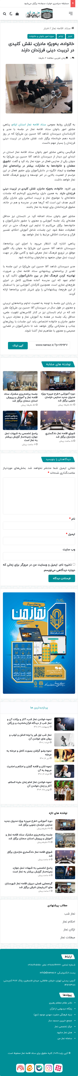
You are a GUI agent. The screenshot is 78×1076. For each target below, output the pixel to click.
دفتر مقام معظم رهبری (60, 1003)
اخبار (46, 28)
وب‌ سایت (69, 550)
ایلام (61, 36)
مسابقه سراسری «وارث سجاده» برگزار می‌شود (46, 3)
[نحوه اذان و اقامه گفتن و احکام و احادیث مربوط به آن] (64, 771)
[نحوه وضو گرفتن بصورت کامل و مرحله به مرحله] (64, 755)
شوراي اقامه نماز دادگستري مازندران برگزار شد (60, 435)
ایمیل (70, 534)
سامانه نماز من (65, 1038)
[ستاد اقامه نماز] (39, 13)
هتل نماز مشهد (64, 1032)
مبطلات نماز (67, 938)
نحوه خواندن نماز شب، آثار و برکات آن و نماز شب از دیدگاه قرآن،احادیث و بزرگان (29, 721)
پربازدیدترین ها (39, 708)
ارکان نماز (69, 930)
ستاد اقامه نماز (61, 28)
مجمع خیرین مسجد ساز (60, 1020)
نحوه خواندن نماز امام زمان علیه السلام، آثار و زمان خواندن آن (30, 784)
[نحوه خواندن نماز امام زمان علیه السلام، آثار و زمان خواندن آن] (64, 790)
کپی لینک (18, 345)
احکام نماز (69, 922)
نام (72, 519)
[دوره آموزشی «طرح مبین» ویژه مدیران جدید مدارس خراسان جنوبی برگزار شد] (57, 381)
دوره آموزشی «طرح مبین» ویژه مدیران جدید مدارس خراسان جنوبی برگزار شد (58, 397)
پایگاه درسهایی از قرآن (61, 1008)
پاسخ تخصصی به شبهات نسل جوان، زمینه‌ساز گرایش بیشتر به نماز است (21, 437)
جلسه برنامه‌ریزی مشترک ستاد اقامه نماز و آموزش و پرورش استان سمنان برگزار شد (21, 397)
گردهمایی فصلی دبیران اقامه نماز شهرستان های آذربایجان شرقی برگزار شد (28, 885)
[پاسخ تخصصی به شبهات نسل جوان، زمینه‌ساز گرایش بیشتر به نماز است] (20, 420)
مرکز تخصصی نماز (63, 1026)
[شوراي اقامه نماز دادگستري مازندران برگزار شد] (57, 420)
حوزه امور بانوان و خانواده (41, 36)
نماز (23, 1053)
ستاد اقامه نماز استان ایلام (29, 125)
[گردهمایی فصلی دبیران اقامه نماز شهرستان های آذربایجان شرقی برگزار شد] (65, 887)
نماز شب (69, 914)
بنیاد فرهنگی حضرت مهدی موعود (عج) (53, 1014)
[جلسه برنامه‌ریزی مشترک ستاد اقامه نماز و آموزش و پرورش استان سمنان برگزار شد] (20, 381)
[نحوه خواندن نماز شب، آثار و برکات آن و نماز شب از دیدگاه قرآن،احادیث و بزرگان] (64, 724)
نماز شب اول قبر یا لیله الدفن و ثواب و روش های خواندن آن (30, 737)
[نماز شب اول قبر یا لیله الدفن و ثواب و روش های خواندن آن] (64, 739)
